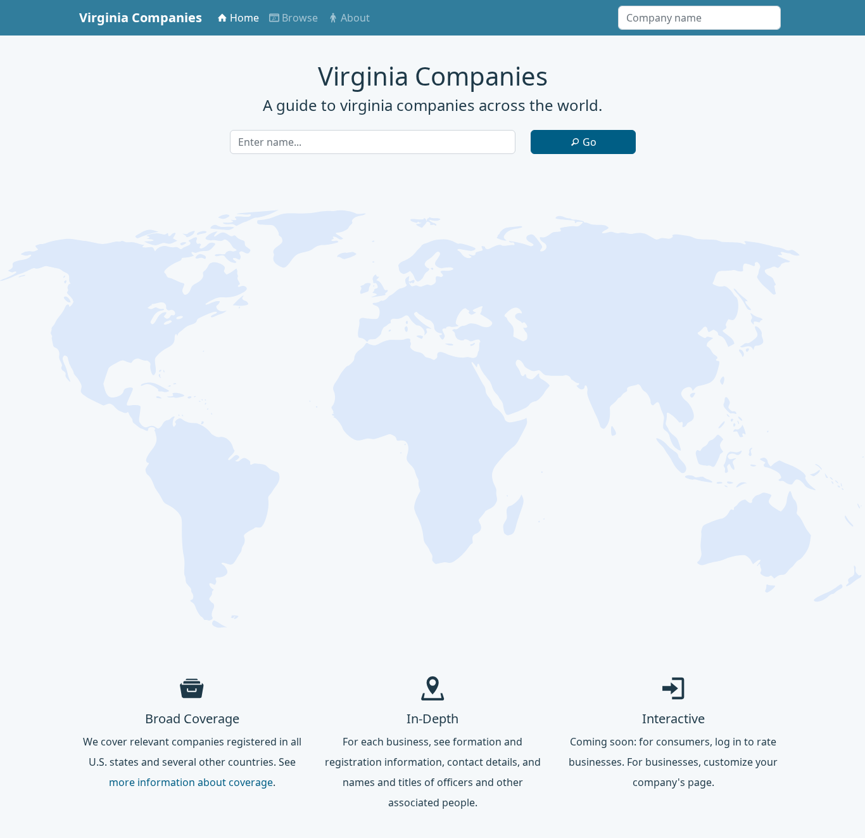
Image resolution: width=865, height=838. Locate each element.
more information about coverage (191, 782)
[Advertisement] (432, 565)
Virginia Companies (140, 17)
